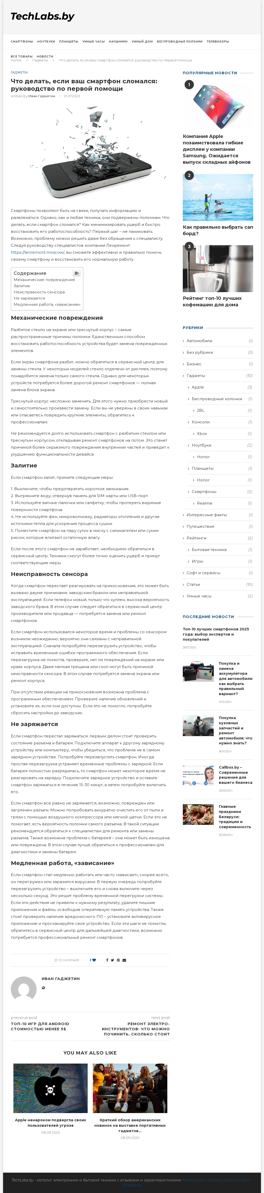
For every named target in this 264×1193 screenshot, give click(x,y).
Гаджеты (19, 72)
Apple (222, 387)
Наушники (118, 42)
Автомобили (220, 340)
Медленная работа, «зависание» (47, 304)
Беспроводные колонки (180, 42)
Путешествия (220, 526)
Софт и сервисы (220, 572)
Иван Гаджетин (41, 96)
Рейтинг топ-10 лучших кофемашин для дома (212, 301)
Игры (222, 561)
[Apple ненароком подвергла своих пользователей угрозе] (50, 1088)
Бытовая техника (222, 549)
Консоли (222, 421)
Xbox (224, 433)
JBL (224, 410)
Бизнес (220, 363)
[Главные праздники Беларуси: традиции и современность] (198, 814)
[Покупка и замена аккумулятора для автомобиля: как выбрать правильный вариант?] (198, 671)
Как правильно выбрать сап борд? (218, 230)
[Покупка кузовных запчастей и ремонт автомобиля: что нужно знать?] (198, 725)
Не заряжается (29, 298)
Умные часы (93, 42)
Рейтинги (220, 538)
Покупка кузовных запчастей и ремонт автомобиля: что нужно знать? (235, 730)
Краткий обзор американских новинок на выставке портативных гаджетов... (130, 1125)
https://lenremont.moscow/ (37, 252)
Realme (224, 503)
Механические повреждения (44, 279)
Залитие (22, 285)
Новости (45, 57)
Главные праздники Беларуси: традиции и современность (235, 816)
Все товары (22, 57)
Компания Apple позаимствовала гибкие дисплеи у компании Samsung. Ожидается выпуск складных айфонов (217, 149)
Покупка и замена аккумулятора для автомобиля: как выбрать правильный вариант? (236, 678)
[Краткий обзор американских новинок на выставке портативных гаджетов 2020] (130, 1088)
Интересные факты (220, 514)
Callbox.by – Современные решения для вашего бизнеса (235, 775)
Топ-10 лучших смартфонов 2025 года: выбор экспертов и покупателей (216, 634)
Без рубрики (220, 352)
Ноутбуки (46, 42)
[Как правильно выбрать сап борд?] (218, 197)
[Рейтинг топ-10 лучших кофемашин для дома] (218, 268)
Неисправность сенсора (39, 292)
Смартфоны (22, 42)
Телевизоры (218, 42)
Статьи (220, 584)
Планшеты (68, 42)
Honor (224, 456)
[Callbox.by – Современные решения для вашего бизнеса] (198, 775)
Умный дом (142, 42)
